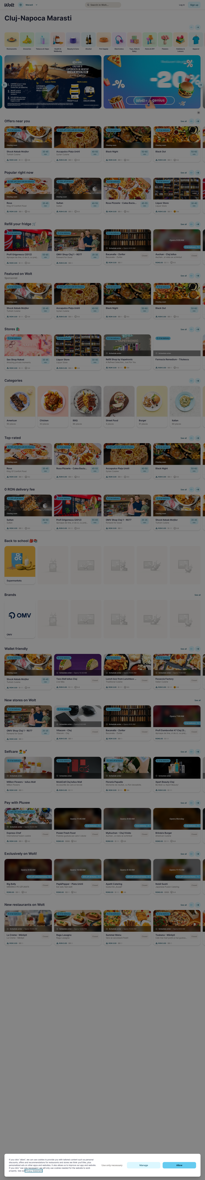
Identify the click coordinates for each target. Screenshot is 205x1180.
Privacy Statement (33, 1171)
